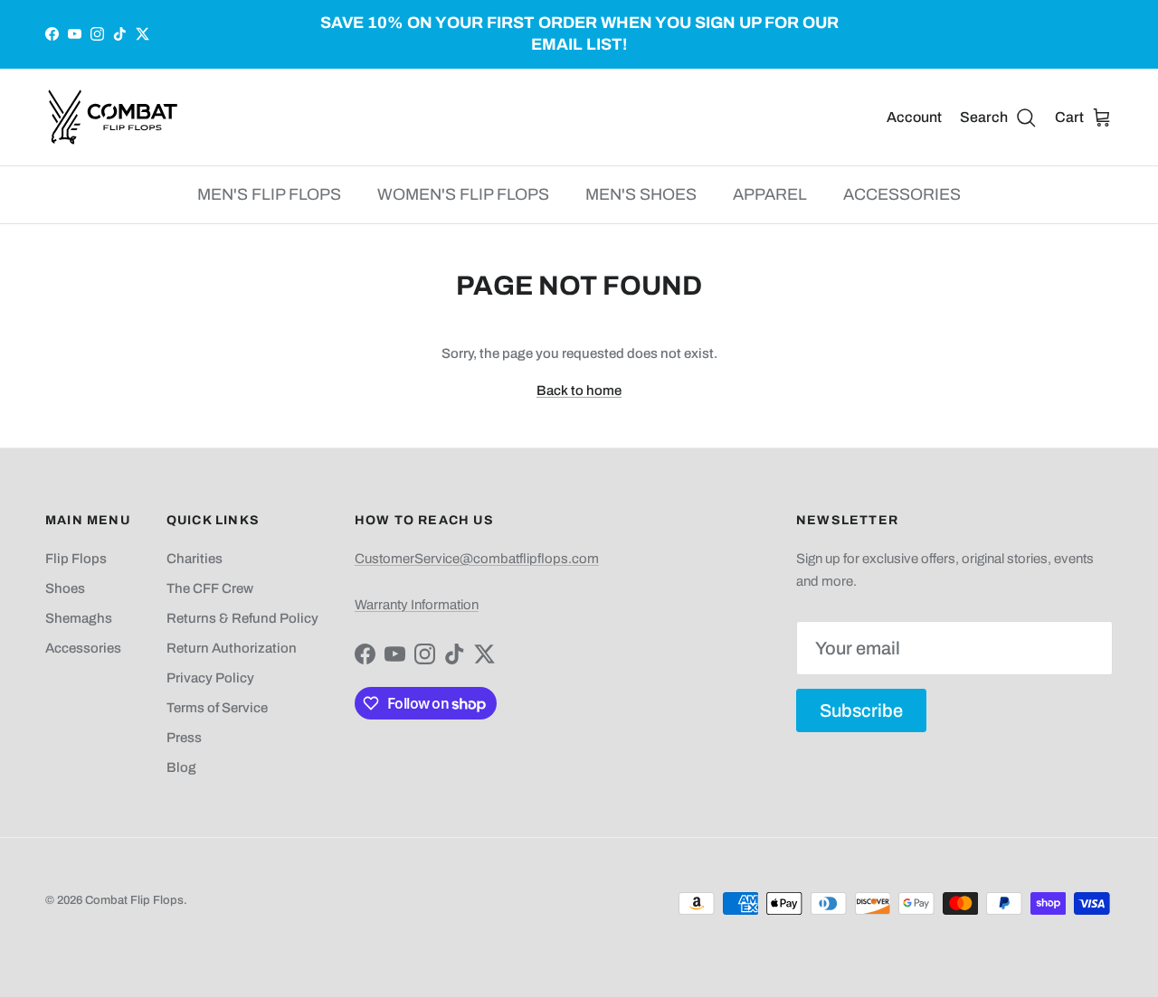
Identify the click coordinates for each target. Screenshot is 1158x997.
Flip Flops (76, 558)
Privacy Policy (210, 678)
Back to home (579, 390)
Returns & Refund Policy (242, 618)
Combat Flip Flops (134, 900)
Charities (194, 558)
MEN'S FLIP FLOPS (269, 194)
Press (184, 737)
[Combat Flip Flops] (113, 117)
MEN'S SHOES (641, 194)
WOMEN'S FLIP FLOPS (463, 194)
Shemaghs (78, 618)
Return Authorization (231, 648)
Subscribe (861, 710)
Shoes (65, 588)
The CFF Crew (209, 588)
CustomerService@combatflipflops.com (477, 558)
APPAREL (770, 194)
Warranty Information (417, 604)
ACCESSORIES (902, 194)
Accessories (83, 648)
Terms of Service (217, 708)
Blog (181, 767)
